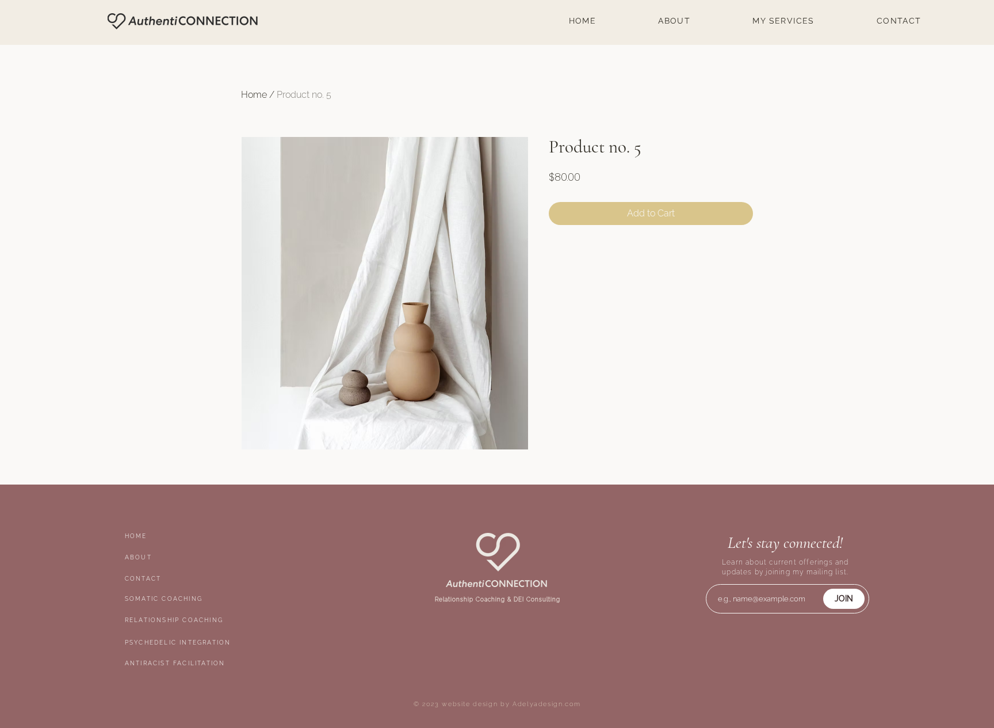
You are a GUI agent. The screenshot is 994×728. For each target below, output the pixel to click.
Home (254, 94)
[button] (783, 20)
